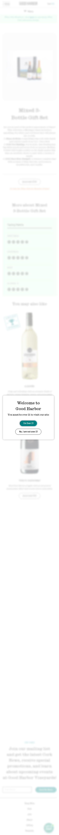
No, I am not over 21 (28, 431)
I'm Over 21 (28, 423)
